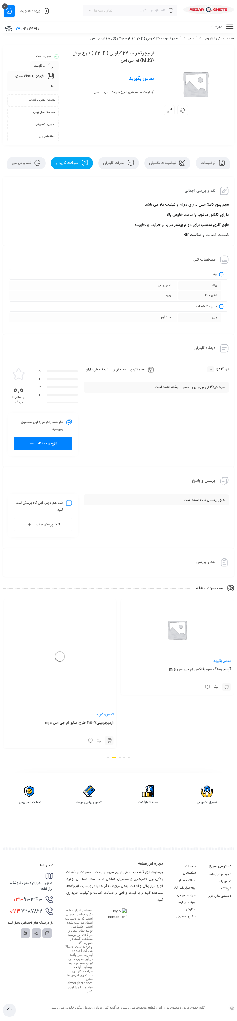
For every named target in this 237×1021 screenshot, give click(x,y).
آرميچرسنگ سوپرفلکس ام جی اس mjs (200, 669)
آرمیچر (192, 38)
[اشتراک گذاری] (182, 110)
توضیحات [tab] (208, 163)
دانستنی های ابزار (220, 896)
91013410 (27, 900)
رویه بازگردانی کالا (185, 888)
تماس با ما (224, 881)
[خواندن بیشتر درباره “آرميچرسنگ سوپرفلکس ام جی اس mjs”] (226, 687)
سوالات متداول (186, 880)
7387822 (26, 911)
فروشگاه (226, 888)
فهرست (217, 26)
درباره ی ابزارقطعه (220, 874)
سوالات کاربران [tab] (67, 163)
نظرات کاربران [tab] (114, 163)
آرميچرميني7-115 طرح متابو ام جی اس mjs (79, 669)
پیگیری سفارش (186, 917)
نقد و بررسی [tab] (22, 163)
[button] (129, 757)
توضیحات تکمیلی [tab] (163, 163)
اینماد (77, 967)
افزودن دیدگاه (47, 443)
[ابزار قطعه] (208, 9)
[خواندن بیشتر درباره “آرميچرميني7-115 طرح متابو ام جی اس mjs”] (109, 687)
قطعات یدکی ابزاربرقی (218, 38)
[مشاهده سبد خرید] (9, 11)
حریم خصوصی (186, 895)
